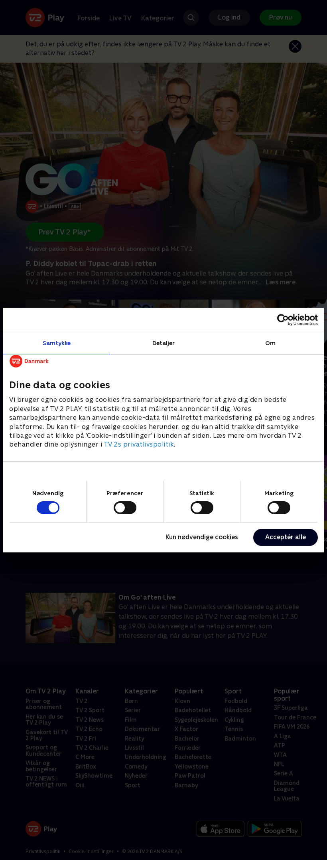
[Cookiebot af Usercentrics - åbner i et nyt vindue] (283, 320)
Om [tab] (270, 342)
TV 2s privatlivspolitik (139, 444)
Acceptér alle (285, 537)
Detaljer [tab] (163, 342)
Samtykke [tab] (57, 342)
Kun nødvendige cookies (201, 537)
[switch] (125, 507)
